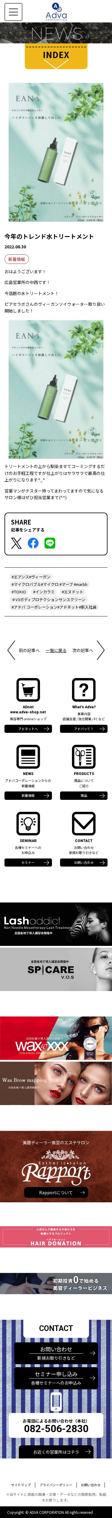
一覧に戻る (56, 650)
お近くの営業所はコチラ (56, 1452)
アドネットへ (28, 728)
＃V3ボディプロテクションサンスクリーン (48, 599)
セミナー (28, 862)
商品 (84, 795)
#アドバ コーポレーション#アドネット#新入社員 (54, 607)
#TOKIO (19, 592)
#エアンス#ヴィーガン (31, 577)
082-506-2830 (56, 1429)
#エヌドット (72, 592)
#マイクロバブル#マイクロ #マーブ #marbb (50, 584)
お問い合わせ (84, 862)
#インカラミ (44, 592)
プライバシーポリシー (55, 1484)
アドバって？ (83, 728)
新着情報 (16, 259)
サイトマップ (21, 1484)
